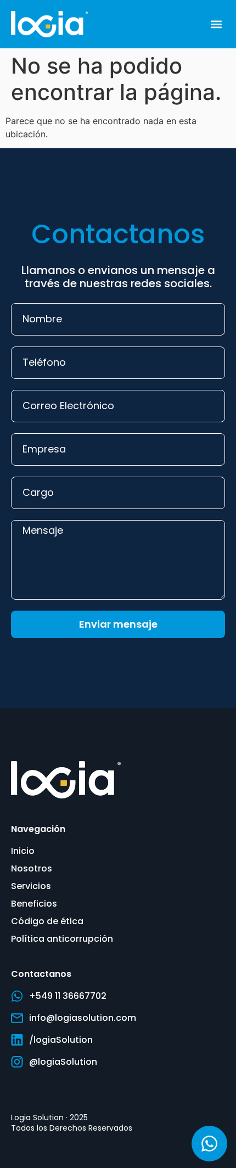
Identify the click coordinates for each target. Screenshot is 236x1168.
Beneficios (34, 903)
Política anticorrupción (62, 938)
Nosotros (31, 868)
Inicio (23, 851)
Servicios (31, 886)
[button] (216, 24)
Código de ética (47, 921)
